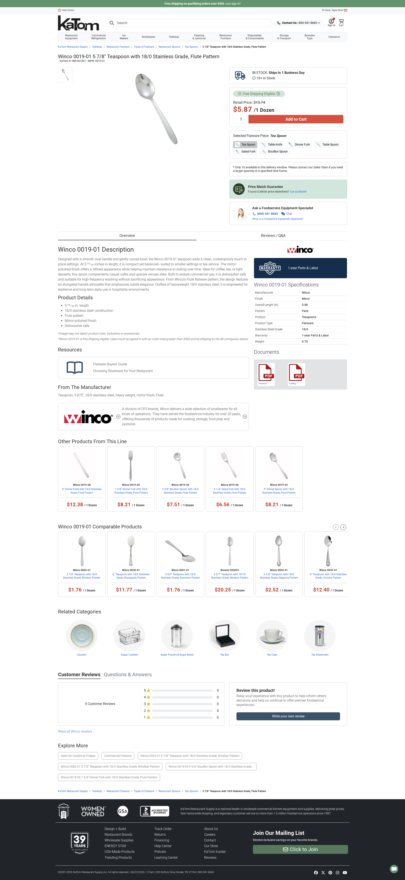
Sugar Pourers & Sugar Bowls (177, 654)
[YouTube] (345, 872)
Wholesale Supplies (119, 840)
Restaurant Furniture (225, 37)
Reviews (210, 858)
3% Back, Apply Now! (332, 10)
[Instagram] (337, 872)
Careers (209, 835)
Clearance (334, 36)
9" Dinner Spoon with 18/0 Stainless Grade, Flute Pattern (279, 491)
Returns (160, 835)
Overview (127, 235)
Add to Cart (296, 119)
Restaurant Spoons (169, 46)
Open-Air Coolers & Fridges (78, 755)
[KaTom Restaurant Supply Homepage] (78, 22)
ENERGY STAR (115, 846)
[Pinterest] (330, 872)
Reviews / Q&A (273, 235)
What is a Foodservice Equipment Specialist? (277, 218)
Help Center (68, 10)
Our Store (211, 846)
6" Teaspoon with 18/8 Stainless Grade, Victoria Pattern (328, 576)
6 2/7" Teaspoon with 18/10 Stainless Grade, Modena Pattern (229, 576)
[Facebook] (316, 872)
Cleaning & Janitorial (199, 37)
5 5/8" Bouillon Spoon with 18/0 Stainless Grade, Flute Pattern (180, 491)
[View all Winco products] (300, 248)
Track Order (162, 829)
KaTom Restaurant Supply (73, 46)
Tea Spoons (191, 46)
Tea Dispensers (319, 654)
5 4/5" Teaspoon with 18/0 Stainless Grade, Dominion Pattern (180, 576)
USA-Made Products (120, 852)
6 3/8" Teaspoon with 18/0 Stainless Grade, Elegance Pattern (279, 576)
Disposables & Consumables (255, 37)
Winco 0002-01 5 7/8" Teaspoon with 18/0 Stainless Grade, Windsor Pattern (189, 755)
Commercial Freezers (118, 755)
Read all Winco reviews (75, 731)
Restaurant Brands (118, 835)
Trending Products (118, 858)
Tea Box (224, 654)
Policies (160, 852)
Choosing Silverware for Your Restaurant (123, 371)
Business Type (310, 37)
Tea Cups (272, 654)
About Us (211, 829)
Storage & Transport (284, 37)
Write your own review (288, 716)
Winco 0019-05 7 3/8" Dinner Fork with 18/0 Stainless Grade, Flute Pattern (109, 777)
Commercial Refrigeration (98, 37)
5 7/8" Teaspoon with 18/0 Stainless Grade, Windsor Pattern (81, 576)
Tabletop (174, 36)
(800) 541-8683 (267, 213)
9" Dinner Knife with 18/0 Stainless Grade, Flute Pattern (81, 491)
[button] (331, 23)
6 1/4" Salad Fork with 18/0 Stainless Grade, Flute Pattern (229, 491)
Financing (161, 840)
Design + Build (115, 829)
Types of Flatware (144, 46)
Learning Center (166, 858)
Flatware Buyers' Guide (110, 364)
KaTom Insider (215, 852)
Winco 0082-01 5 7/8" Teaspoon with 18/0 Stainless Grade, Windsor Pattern (110, 766)
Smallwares (148, 36)
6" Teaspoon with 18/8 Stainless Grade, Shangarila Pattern (131, 576)
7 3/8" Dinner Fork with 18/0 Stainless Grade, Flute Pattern (131, 491)
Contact (210, 840)
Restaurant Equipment (71, 37)
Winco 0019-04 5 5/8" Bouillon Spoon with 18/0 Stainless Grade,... (211, 766)
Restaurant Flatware (118, 46)
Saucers (81, 654)
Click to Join (304, 849)
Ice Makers (124, 37)
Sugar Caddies (129, 654)
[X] (323, 872)
